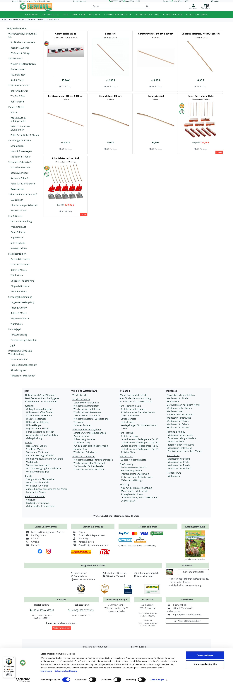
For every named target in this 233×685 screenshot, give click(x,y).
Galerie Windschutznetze (86, 402)
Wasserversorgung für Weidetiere (43, 468)
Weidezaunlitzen (175, 411)
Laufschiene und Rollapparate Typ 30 (139, 442)
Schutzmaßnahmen (20, 264)
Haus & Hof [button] (79, 14)
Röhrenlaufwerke (19, 90)
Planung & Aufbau (176, 431)
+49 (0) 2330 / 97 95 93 (82, 610)
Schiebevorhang (81, 442)
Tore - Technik (126, 432)
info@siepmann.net (67, 623)
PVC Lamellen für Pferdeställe (88, 466)
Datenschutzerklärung (66, 671)
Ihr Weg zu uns (38, 535)
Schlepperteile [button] (50, 14)
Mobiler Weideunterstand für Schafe (44, 458)
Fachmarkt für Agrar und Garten (47, 532)
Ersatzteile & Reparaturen (91, 535)
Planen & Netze (16, 107)
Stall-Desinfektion (17, 253)
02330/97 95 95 (117, 1)
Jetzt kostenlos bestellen (195, 559)
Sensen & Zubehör (20, 178)
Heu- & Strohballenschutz (24, 364)
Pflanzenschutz (18, 226)
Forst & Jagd (14, 329)
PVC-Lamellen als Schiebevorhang (90, 445)
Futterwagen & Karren (19, 140)
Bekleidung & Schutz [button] (147, 14)
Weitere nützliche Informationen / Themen (116, 515)
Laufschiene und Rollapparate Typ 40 (139, 445)
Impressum (46, 671)
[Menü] (13, 658)
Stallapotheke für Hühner (39, 415)
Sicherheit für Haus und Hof (22, 194)
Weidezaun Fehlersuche (179, 417)
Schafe (28, 442)
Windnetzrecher (80, 395)
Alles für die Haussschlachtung (135, 398)
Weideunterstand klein (37, 465)
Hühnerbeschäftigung (37, 422)
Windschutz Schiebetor (85, 452)
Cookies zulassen (205, 655)
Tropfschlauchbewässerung (135, 473)
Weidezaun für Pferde (37, 485)
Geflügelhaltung (34, 438)
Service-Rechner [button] (172, 14)
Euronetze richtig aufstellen (40, 431)
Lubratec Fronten (82, 425)
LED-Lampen (17, 199)
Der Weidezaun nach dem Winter (183, 404)
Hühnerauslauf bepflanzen (39, 412)
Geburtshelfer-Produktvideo (40, 506)
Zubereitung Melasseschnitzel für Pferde (46, 488)
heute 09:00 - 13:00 (132, 1)
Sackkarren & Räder (21, 156)
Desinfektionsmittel (20, 259)
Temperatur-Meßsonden (23, 375)
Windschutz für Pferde (37, 482)
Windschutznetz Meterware (87, 412)
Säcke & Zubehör (19, 359)
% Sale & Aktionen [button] (197, 14)
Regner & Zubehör (20, 47)
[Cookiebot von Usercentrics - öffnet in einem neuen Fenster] (23, 680)
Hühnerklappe (33, 425)
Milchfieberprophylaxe (37, 502)
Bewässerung (126, 464)
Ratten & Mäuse (19, 269)
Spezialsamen (15, 58)
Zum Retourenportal (193, 571)
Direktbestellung (79, 1)
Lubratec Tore (80, 449)
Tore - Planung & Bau (130, 405)
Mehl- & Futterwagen (21, 151)
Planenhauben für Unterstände (41, 401)
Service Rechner (144, 576)
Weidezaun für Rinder (178, 398)
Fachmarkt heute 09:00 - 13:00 (175, 1)
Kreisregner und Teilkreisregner (137, 477)
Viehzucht (31, 499)
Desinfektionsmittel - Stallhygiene (42, 398)
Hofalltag (124, 484)
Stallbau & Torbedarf (18, 85)
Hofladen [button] (94, 14)
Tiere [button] (65, 14)
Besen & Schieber (19, 172)
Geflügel (29, 405)
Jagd (13, 345)
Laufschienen (127, 422)
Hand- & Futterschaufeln (23, 183)
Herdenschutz (174, 472)
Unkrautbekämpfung (21, 221)
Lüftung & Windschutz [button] (117, 14)
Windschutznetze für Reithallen (89, 469)
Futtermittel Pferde (36, 492)
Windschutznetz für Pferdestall (89, 463)
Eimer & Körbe (18, 232)
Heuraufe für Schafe (36, 445)
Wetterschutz (126, 456)
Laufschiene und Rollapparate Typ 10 (139, 439)
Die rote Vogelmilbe (36, 418)
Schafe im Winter (35, 449)
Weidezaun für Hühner (178, 427)
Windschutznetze (81, 399)
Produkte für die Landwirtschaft (136, 401)
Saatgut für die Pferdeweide (40, 479)
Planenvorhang (81, 436)
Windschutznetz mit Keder (86, 409)
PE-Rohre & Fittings (20, 53)
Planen (14, 112)
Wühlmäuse (17, 275)
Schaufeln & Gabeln (20, 167)
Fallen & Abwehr (19, 291)
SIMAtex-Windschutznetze (86, 415)
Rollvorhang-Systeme (84, 439)
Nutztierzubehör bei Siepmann (40, 395)
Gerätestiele (17, 189)
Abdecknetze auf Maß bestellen (42, 435)
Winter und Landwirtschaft (133, 395)
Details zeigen (157, 680)
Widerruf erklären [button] (61, 628)
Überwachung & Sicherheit (24, 205)
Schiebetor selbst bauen (133, 409)
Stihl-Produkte (18, 243)
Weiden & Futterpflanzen (23, 63)
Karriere (35, 545)
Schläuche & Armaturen (23, 42)
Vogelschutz (17, 237)
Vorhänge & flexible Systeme (86, 429)
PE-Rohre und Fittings (132, 480)
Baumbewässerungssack (133, 467)
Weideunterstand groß (37, 471)
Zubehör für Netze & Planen (25, 135)
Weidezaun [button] (31, 14)
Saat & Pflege (17, 80)
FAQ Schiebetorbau (130, 415)
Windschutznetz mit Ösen (86, 405)
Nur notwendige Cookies (205, 664)
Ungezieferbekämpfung (22, 280)
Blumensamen (18, 69)
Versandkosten (86, 541)
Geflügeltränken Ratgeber (39, 409)
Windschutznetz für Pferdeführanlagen (93, 459)
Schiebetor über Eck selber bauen (138, 412)
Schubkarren (17, 145)
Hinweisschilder (19, 210)
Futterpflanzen (18, 74)
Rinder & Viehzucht (35, 496)
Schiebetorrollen (129, 436)
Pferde (28, 476)
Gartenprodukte (19, 248)
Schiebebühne (128, 452)
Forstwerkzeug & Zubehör (24, 340)
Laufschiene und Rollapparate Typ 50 (139, 449)
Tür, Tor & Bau (18, 96)
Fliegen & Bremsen (20, 286)
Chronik (35, 541)
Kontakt (35, 538)
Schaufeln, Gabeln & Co (20, 162)
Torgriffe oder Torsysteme (180, 414)
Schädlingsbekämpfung (20, 296)
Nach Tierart (173, 455)
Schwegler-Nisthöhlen (132, 494)
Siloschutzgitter (18, 370)
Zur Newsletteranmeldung (187, 620)
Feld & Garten (15, 216)
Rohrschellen (17, 101)
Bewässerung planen (131, 470)
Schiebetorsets (128, 418)
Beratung (83, 538)
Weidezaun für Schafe (37, 452)
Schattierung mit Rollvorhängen (89, 432)
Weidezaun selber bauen (179, 408)
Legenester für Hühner (37, 428)
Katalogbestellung (195, 526)
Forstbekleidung (19, 334)
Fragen (81, 532)
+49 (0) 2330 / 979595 (43, 610)
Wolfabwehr (32, 461)
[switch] (92, 679)
